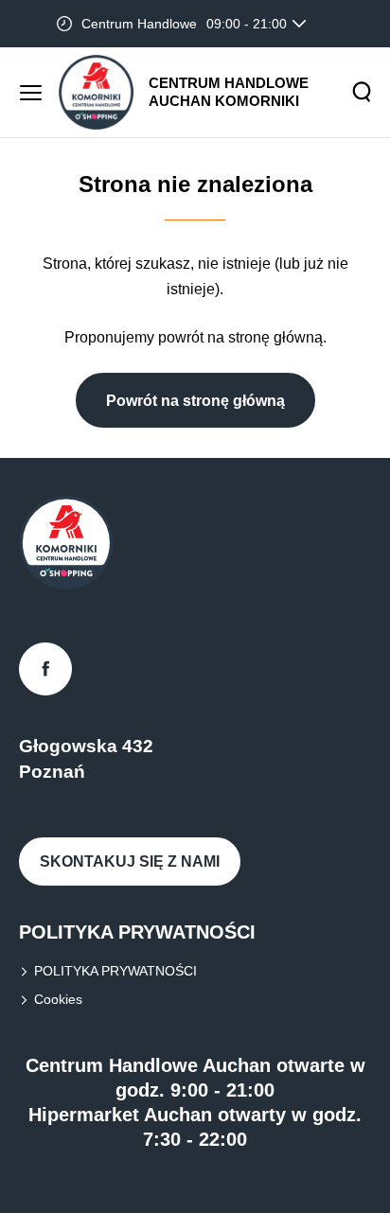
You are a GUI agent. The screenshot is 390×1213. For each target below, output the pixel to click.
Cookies (58, 999)
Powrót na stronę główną (195, 401)
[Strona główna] (96, 92)
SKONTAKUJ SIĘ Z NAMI (130, 861)
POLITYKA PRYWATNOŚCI (115, 970)
